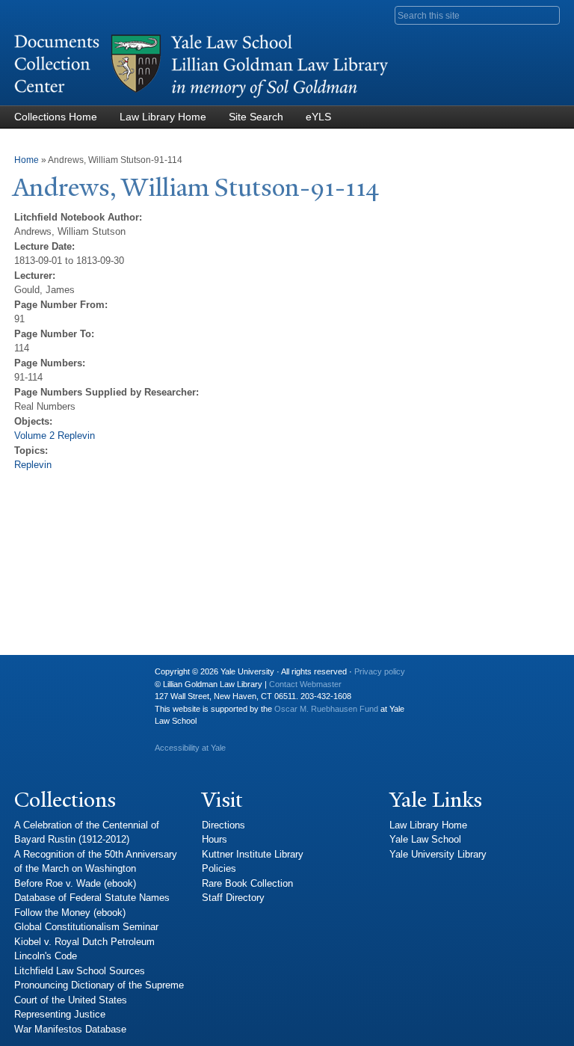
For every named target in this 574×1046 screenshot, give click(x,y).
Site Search (256, 117)
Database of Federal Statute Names (92, 897)
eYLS (318, 117)
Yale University (37, 677)
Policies (219, 868)
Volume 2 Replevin (54, 435)
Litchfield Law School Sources (79, 970)
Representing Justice (59, 1014)
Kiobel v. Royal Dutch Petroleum (84, 941)
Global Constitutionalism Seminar (86, 926)
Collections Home (55, 117)
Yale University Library (438, 854)
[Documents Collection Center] (201, 98)
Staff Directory (233, 897)
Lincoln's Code (45, 956)
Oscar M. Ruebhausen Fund (326, 708)
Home (26, 160)
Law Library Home (163, 117)
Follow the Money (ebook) (70, 912)
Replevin (33, 464)
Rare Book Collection (247, 883)
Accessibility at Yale (190, 747)
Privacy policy (379, 671)
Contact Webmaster (305, 684)
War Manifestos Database (70, 1029)
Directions (223, 825)
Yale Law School (425, 839)
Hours (214, 839)
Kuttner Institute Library (252, 854)
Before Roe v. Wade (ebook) (75, 883)
